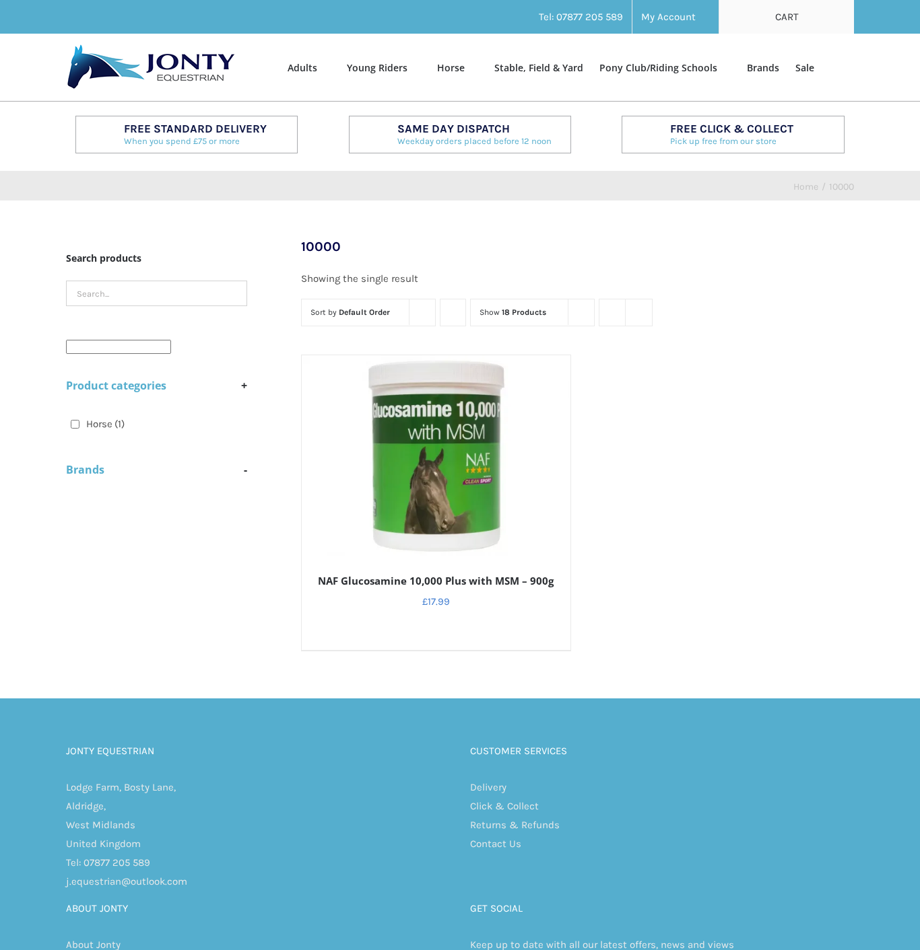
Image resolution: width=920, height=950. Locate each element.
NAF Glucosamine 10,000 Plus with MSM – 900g (436, 580)
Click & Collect (504, 806)
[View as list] (639, 312)
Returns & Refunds (515, 825)
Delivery (488, 787)
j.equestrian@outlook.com (126, 881)
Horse (105, 424)
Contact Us (495, 844)
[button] (834, 66)
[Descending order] (453, 312)
